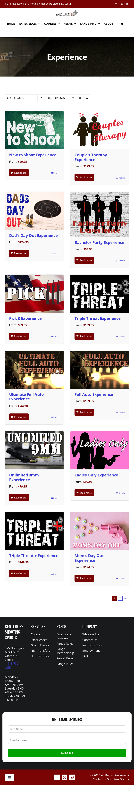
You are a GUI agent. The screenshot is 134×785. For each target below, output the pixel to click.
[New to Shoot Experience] (34, 130)
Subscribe (67, 752)
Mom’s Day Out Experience (89, 558)
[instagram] (72, 777)
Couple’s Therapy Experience (91, 157)
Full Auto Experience (94, 394)
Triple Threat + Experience (33, 555)
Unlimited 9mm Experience (24, 477)
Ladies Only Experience (96, 475)
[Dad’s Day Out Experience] (34, 211)
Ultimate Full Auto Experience (26, 397)
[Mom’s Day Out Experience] (99, 531)
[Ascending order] (42, 97)
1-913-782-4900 (12, 665)
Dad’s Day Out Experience (33, 235)
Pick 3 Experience (25, 318)
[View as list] (87, 98)
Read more (20, 172)
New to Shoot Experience (32, 154)
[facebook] (57, 777)
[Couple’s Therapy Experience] (99, 130)
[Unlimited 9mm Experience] (34, 450)
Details (56, 173)
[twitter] (64, 777)
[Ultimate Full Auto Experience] (34, 370)
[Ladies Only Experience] (99, 450)
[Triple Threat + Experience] (34, 531)
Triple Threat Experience (97, 318)
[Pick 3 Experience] (34, 294)
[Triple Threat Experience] (99, 294)
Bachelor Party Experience (99, 242)
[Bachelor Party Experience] (99, 214)
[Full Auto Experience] (99, 370)
